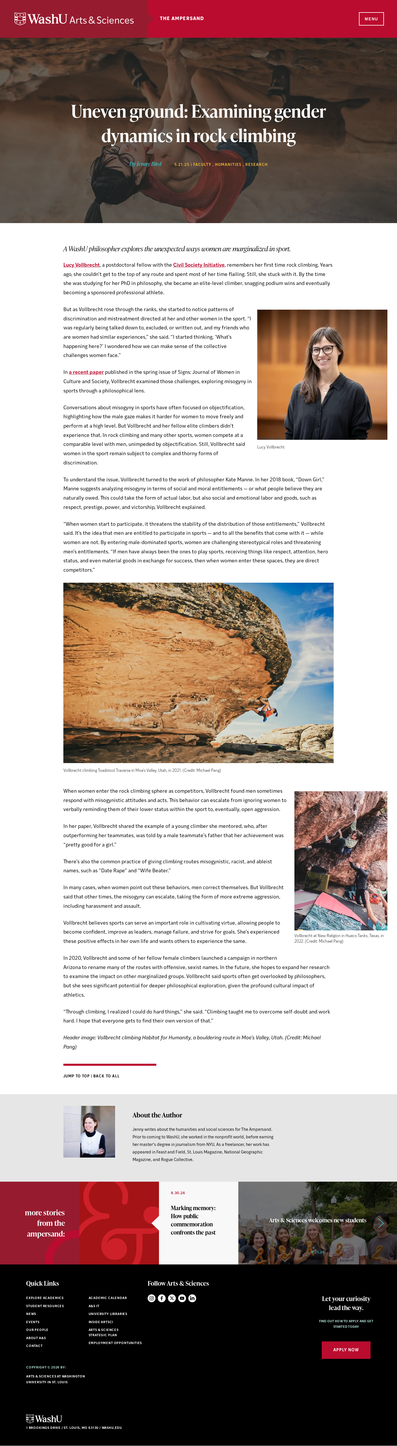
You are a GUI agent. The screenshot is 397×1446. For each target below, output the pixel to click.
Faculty (202, 165)
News (31, 1314)
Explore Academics (45, 1298)
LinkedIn (192, 1298)
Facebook (162, 1298)
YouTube (182, 1298)
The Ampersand (182, 19)
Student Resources (45, 1306)
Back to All (106, 1076)
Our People (37, 1330)
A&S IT (94, 1306)
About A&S (36, 1338)
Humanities (228, 165)
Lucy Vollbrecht (81, 265)
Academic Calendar (108, 1298)
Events (33, 1322)
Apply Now (346, 1350)
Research (256, 165)
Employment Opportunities (115, 1343)
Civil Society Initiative (199, 265)
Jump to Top (77, 1076)
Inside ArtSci (101, 1322)
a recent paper (86, 372)
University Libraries (108, 1314)
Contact (34, 1346)
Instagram (151, 1298)
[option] (158, 1223)
